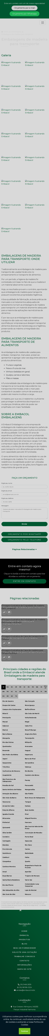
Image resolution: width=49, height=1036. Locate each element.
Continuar (24, 1031)
